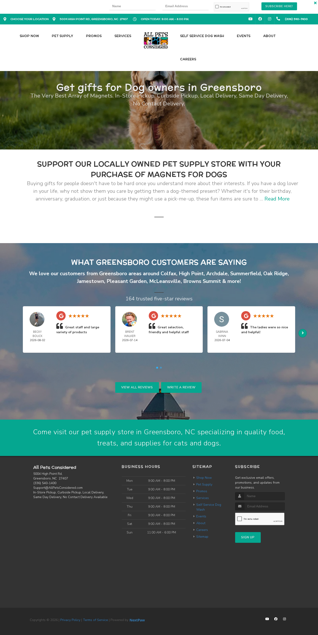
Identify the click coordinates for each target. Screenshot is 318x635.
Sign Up (248, 537)
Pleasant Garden (127, 281)
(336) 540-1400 (44, 483)
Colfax (168, 273)
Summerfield (245, 273)
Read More (277, 198)
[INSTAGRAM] (269, 19)
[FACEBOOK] (260, 19)
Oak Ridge (275, 273)
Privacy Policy (70, 620)
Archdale (217, 273)
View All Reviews (137, 387)
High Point (191, 273)
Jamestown (90, 281)
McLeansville (165, 281)
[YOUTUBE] (250, 19)
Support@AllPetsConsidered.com (58, 488)
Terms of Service (95, 620)
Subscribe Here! (279, 6)
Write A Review (181, 387)
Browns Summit (202, 281)
